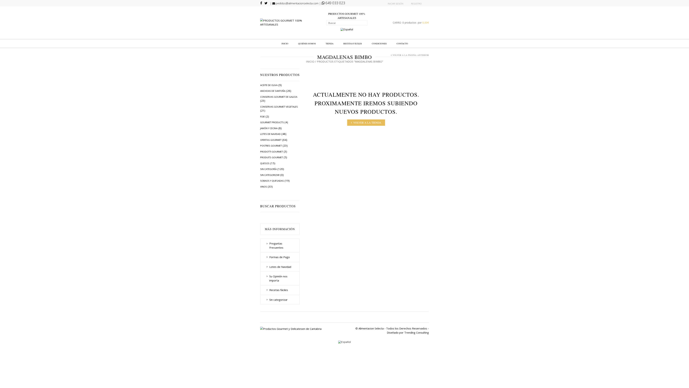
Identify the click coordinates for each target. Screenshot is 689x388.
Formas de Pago (279, 257)
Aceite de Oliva (269, 85)
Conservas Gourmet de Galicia (278, 96)
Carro (411, 22)
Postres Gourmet (271, 145)
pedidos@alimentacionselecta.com (296, 3)
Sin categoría (268, 169)
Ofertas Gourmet (271, 140)
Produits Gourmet (271, 157)
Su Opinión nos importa (278, 278)
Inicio (285, 43)
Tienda (330, 43)
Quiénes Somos (307, 43)
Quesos (264, 163)
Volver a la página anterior (411, 55)
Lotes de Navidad (270, 134)
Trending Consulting (416, 332)
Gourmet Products (272, 122)
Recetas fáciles (352, 43)
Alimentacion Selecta (371, 328)
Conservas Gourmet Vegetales (279, 106)
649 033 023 (335, 3)
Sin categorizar (270, 175)
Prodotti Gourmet (271, 151)
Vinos (263, 186)
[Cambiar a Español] (347, 29)
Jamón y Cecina (269, 128)
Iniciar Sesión (395, 3)
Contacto (402, 43)
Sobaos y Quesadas (272, 180)
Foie (262, 116)
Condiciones (379, 43)
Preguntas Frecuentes (276, 245)
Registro (416, 3)
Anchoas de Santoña (272, 91)
